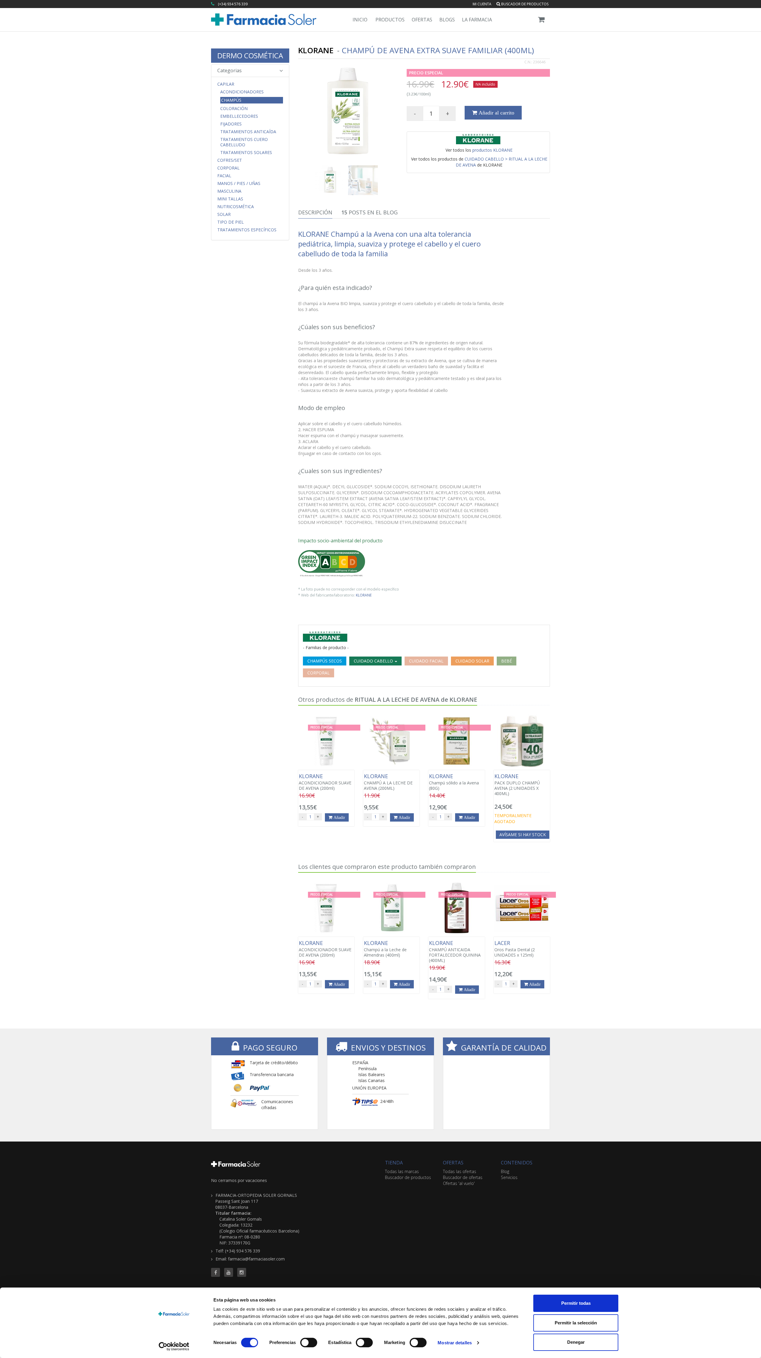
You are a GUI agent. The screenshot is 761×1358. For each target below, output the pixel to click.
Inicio (360, 19)
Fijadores (231, 124)
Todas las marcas (402, 1171)
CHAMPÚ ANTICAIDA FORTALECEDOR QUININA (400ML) (455, 951)
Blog (505, 1171)
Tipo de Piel (230, 222)
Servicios (509, 1177)
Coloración (234, 108)
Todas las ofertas (459, 1171)
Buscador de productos (524, 4)
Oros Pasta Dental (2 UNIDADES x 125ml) (514, 949)
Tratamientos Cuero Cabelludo (244, 142)
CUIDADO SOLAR (472, 661)
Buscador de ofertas (462, 1177)
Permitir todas (576, 1303)
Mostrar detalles (455, 1342)
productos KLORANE (492, 150)
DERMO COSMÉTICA (250, 55)
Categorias (229, 70)
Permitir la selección (576, 1322)
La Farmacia (477, 19)
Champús (231, 100)
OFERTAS (453, 1162)
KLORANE (364, 595)
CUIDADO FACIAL (426, 661)
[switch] (308, 1342)
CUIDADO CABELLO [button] (374, 661)
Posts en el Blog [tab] (369, 212)
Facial (224, 175)
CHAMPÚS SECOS (324, 661)
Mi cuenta (482, 4)
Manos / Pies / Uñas (238, 183)
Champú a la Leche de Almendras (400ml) (385, 949)
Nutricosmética (235, 206)
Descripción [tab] (315, 212)
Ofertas (422, 19)
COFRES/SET (229, 160)
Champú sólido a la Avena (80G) (454, 782)
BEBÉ (506, 661)
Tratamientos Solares (246, 152)
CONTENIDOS (516, 1162)
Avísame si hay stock (522, 834)
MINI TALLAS (230, 199)
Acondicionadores (242, 92)
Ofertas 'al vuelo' (459, 1183)
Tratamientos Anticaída (248, 131)
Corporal (228, 168)
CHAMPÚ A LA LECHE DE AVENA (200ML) (388, 782)
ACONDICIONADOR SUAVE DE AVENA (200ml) (325, 782)
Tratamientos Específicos (246, 230)
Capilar (225, 84)
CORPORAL (318, 673)
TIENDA (394, 1162)
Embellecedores (239, 116)
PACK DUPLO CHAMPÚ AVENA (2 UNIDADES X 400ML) (517, 784)
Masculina (229, 191)
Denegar (576, 1342)
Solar (224, 214)
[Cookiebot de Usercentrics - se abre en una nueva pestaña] (174, 1346)
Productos (390, 19)
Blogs (447, 19)
